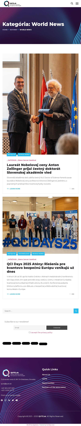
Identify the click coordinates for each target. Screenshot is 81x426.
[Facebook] (2, 400)
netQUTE (11, 154)
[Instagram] (5, 400)
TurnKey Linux (50, 425)
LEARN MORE (14, 189)
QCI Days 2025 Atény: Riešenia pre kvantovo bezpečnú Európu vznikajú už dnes (40, 268)
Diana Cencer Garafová (27, 160)
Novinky (13, 30)
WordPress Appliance (32, 425)
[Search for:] (40, 311)
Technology (24, 253)
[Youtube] (17, 400)
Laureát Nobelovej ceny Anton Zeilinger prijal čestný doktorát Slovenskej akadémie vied (33, 168)
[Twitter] (13, 400)
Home (5, 30)
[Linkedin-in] (9, 400)
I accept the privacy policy (41, 332)
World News (24, 154)
